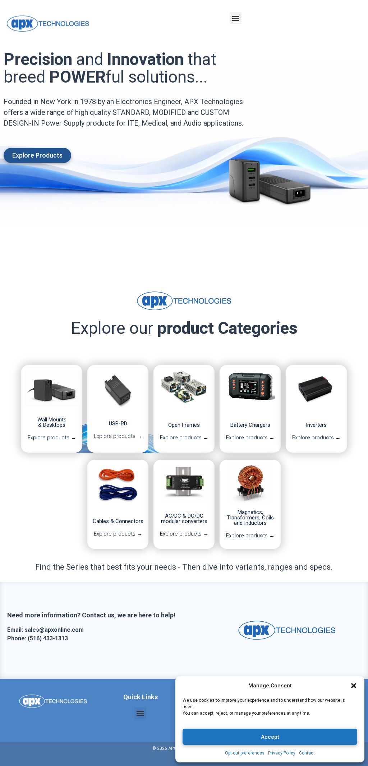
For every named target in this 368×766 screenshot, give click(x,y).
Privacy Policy (281, 753)
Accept (270, 737)
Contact (307, 753)
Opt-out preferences (244, 753)
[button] (353, 685)
